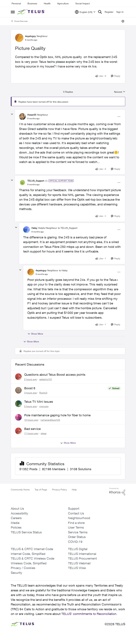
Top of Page (41, 489)
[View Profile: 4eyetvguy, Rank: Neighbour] (19, 38)
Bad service (32, 429)
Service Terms (78, 532)
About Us (17, 508)
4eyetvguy (30, 36)
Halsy (34, 227)
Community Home (20, 489)
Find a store (76, 523)
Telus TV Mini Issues (38, 401)
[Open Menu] (123, 21)
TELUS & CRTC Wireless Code (32, 558)
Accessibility (19, 513)
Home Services (21, 21)
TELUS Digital (77, 549)
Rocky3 (43, 392)
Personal (16, 3)
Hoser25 (31, 114)
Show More (37, 333)
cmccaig (43, 406)
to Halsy (63, 270)
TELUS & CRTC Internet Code (32, 549)
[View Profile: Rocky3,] (18, 390)
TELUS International (82, 554)
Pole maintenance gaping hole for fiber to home (57, 415)
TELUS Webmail (79, 563)
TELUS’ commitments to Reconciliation (88, 614)
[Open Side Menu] (12, 11)
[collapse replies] (12, 114)
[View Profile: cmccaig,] (18, 403)
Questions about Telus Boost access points (54, 374)
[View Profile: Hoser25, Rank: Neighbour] (22, 116)
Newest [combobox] (119, 92)
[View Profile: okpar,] (18, 431)
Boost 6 (29, 388)
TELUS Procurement (82, 558)
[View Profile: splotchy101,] (18, 376)
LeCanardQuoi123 (50, 419)
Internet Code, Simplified (28, 554)
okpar (44, 433)
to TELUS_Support (67, 227)
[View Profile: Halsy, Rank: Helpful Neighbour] (26, 229)
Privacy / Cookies (23, 568)
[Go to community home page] (31, 12)
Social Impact (82, 3)
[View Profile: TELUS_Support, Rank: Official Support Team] (22, 182)
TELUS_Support (35, 180)
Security (16, 572)
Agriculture (63, 3)
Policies (16, 527)
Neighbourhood (79, 518)
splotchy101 (45, 379)
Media (15, 523)
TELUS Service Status (26, 532)
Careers (16, 518)
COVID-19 (75, 541)
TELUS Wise (77, 568)
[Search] (100, 12)
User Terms (76, 527)
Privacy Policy (59, 489)
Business (32, 3)
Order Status (77, 537)
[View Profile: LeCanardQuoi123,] (18, 417)
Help (74, 489)
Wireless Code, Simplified (28, 563)
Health (47, 3)
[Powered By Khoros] (117, 491)
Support (73, 508)
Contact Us (76, 513)
